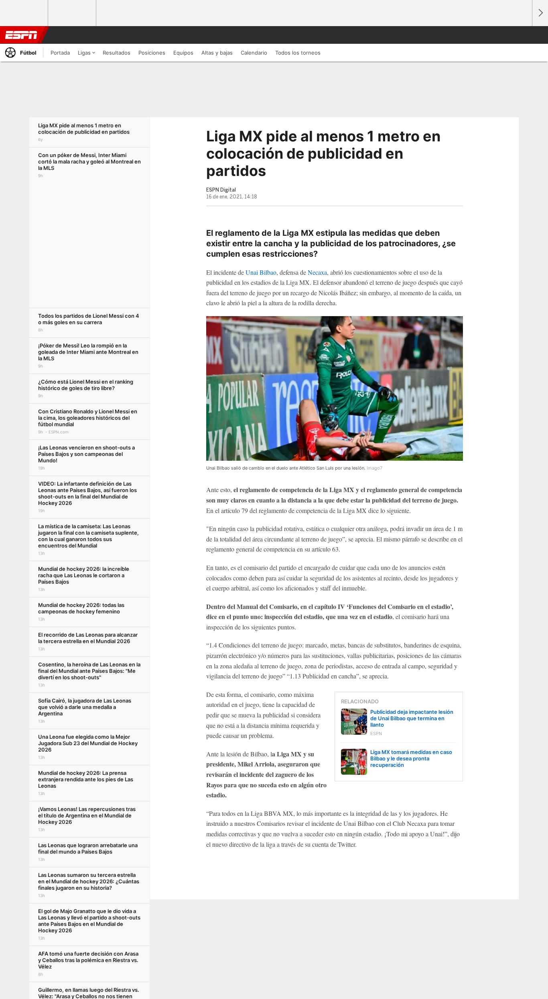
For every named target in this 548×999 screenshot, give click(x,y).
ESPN (21, 35)
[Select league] (24, 13)
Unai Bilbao (261, 272)
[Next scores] (540, 13)
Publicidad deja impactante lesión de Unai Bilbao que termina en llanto (411, 718)
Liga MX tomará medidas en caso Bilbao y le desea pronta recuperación (411, 758)
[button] (522, 35)
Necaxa (317, 272)
